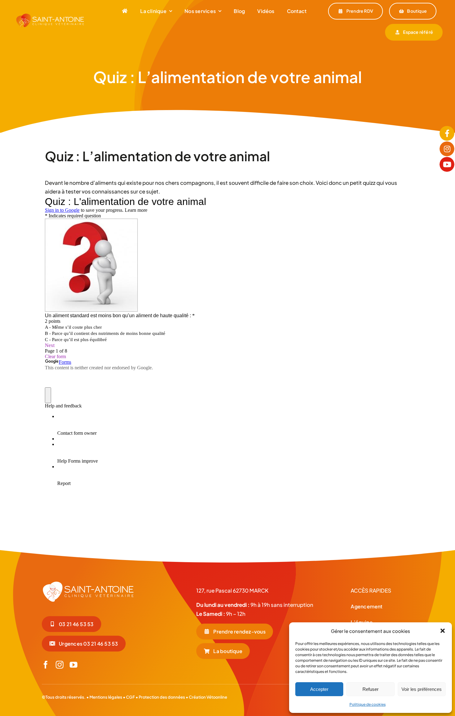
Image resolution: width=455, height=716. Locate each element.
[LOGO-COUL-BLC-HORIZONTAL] (50, 15)
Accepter (319, 689)
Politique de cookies (367, 704)
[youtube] (73, 665)
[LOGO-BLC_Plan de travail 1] (88, 583)
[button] (443, 631)
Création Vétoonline (208, 697)
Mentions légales (105, 697)
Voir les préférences (421, 689)
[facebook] (46, 665)
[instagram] (59, 665)
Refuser (370, 689)
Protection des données (162, 697)
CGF (130, 697)
